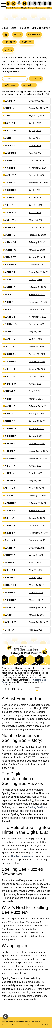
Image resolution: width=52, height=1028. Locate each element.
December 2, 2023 (37, 265)
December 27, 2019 (38, 525)
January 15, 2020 (37, 518)
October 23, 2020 (37, 443)
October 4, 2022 (36, 324)
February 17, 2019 (37, 607)
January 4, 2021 (36, 436)
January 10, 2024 (37, 257)
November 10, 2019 (38, 540)
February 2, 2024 (37, 242)
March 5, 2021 (36, 399)
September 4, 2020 (38, 458)
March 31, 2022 (36, 347)
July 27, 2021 (35, 384)
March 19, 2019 (36, 585)
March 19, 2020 (36, 488)
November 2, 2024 (37, 168)
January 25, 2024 (37, 250)
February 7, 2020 (37, 511)
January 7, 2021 (36, 429)
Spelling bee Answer (22, 856)
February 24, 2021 (37, 406)
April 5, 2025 (35, 153)
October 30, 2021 (37, 354)
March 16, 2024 (36, 227)
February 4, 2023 (37, 294)
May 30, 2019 (35, 578)
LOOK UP (36, 78)
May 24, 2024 (35, 220)
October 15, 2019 (37, 548)
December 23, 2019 (38, 533)
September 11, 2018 (38, 622)
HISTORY (10, 42)
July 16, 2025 (35, 131)
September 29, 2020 (38, 451)
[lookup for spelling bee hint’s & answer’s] (6, 34)
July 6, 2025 (34, 138)
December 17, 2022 (38, 302)
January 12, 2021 (37, 421)
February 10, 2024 (37, 235)
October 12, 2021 (37, 369)
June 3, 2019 (35, 563)
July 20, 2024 (35, 198)
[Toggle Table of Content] (36, 689)
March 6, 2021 (36, 391)
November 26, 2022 (38, 309)
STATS (8, 50)
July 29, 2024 (35, 190)
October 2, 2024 (36, 175)
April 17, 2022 (35, 339)
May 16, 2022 (35, 332)
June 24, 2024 (35, 205)
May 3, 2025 (35, 145)
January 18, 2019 (37, 615)
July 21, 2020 (35, 466)
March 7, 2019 (36, 600)
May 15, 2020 (35, 481)
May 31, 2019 (35, 570)
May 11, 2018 (35, 630)
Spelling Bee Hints (37, 807)
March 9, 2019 (36, 592)
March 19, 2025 (36, 160)
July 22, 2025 (35, 123)
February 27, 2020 (37, 496)
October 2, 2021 (36, 376)
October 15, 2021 (37, 362)
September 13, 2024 (38, 183)
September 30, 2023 (38, 272)
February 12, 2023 (37, 287)
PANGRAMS (10, 85)
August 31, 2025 (36, 116)
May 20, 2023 (35, 280)
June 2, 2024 (35, 213)
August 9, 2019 (36, 555)
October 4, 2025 (36, 101)
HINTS (17, 34)
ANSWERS (34, 34)
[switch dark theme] (5, 1016)
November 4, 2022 (37, 317)
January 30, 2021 (37, 414)
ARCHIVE (27, 42)
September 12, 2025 (38, 108)
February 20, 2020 (37, 503)
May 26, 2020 (35, 473)
